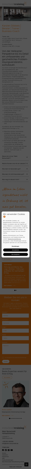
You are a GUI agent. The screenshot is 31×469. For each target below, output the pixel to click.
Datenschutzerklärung (14, 239)
